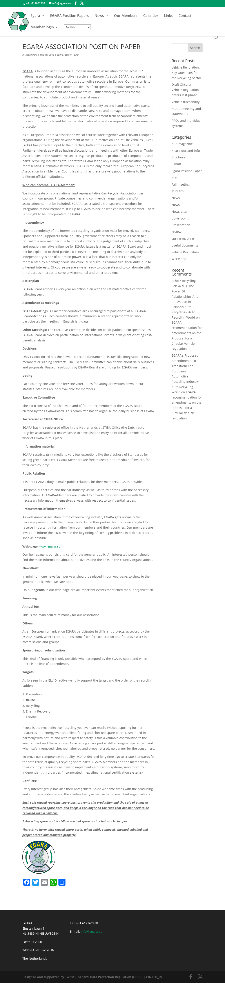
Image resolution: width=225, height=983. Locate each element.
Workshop (179, 259)
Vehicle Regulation (185, 252)
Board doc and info (186, 151)
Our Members (126, 16)
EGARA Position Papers (69, 16)
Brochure (178, 157)
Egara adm (31, 54)
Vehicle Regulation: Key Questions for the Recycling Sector (186, 72)
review (176, 232)
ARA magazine (182, 144)
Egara (35, 16)
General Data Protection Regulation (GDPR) (110, 977)
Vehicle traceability (186, 102)
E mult (176, 164)
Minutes (178, 191)
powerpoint (180, 218)
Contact (184, 16)
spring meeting (183, 238)
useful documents (185, 245)
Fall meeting (181, 184)
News (99, 16)
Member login (42, 27)
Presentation (181, 225)
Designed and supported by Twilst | (49, 977)
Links (168, 16)
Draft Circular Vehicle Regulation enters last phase (185, 89)
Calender (150, 16)
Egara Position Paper (68, 54)
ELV (174, 178)
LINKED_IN (154, 977)
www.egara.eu (49, 546)
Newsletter (180, 211)
